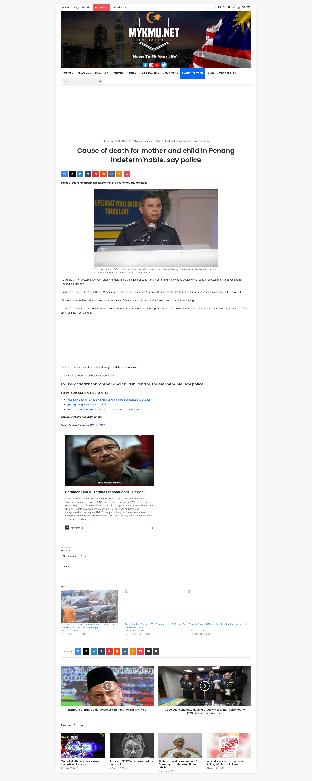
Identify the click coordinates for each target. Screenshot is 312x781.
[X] (72, 174)
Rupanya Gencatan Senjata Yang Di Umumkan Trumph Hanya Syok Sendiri (109, 399)
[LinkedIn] (80, 174)
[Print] (156, 651)
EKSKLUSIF (101, 73)
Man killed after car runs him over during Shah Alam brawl (81, 762)
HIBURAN (132, 73)
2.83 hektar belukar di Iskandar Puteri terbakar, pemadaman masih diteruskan (150, 7)
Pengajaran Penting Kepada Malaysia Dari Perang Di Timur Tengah (105, 409)
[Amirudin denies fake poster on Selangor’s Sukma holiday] (229, 745)
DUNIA (210, 73)
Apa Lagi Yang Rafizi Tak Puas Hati (86, 404)
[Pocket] (127, 174)
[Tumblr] (88, 174)
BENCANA (83, 73)
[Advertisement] (156, 111)
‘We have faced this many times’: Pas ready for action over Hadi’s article (178, 764)
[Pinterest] (95, 174)
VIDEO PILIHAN (227, 73)
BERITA (67, 73)
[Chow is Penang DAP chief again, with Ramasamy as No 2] (218, 606)
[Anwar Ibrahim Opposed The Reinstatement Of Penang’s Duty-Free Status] (155, 606)
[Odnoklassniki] (119, 174)
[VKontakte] (111, 174)
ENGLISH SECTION (192, 73)
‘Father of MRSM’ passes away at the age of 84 (132, 762)
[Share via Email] (148, 651)
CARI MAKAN (149, 73)
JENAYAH (117, 73)
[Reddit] (103, 174)
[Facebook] (64, 174)
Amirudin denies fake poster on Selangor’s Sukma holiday (225, 762)
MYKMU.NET (97, 425)
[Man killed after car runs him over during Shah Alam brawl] (83, 745)
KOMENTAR (169, 73)
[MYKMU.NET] (156, 39)
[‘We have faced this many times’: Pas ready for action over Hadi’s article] (180, 745)
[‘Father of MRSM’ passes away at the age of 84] (132, 745)
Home (108, 141)
